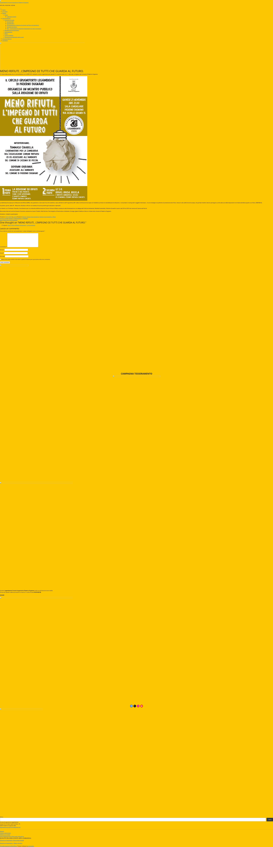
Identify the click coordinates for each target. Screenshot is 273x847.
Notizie (4, 13)
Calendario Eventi (11, 17)
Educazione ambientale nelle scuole (14, 37)
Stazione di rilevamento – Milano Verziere (11, 843)
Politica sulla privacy (5, 833)
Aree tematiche (6, 18)
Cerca (1, 817)
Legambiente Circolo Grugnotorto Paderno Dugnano (14, 2)
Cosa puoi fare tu (7, 39)
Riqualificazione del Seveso (12, 30)
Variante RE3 (10, 22)
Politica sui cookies (5, 835)
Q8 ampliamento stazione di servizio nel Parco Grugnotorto (23, 25)
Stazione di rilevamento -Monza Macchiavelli (12, 840)
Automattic (31, 846)
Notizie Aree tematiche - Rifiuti (47, 217)
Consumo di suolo (9, 20)
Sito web (2, 256)
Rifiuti (6, 34)
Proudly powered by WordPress (8, 846)
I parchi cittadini (9, 35)
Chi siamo (5, 11)
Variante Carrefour (12, 27)
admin (15, 217)
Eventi (6, 15)
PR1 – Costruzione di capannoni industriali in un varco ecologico (24, 28)
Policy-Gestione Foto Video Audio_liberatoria (12, 836)
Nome (2, 250)
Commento (3, 247)
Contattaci (5, 40)
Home (4, 10)
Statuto (2, 831)
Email (2, 253)
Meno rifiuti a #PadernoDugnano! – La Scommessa (21, 225)
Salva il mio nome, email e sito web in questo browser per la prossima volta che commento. (25, 259)
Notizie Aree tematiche (33, 217)
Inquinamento (8, 32)
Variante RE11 (10, 23)
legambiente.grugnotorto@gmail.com (10, 827)
